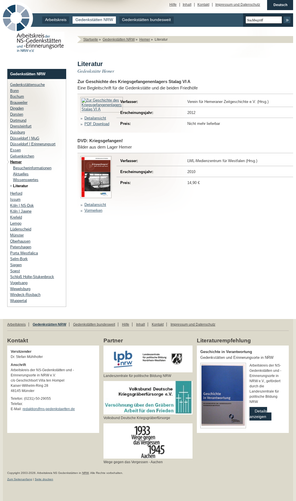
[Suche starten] (287, 20)
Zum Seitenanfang (19, 479)
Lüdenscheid (20, 229)
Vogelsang (18, 283)
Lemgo (15, 223)
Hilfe (173, 5)
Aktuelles (21, 174)
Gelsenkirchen (22, 156)
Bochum (17, 96)
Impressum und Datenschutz (237, 5)
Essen (15, 150)
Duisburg (17, 132)
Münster (17, 235)
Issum (15, 199)
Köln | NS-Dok (22, 205)
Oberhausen (20, 241)
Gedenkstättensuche (27, 84)
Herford (16, 193)
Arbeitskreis (55, 20)
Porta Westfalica (24, 253)
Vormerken (93, 210)
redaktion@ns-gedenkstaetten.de (49, 409)
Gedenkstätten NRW (94, 20)
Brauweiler (18, 102)
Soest (15, 271)
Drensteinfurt (21, 126)
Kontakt (203, 5)
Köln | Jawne (21, 211)
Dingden (17, 108)
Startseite (90, 39)
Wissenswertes (25, 180)
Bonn (14, 91)
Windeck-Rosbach (25, 294)
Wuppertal (18, 301)
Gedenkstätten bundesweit (146, 20)
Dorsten (16, 114)
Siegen (16, 265)
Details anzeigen (258, 413)
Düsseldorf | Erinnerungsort (33, 144)
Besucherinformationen (32, 168)
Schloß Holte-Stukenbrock (32, 277)
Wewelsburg (20, 289)
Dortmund (18, 120)
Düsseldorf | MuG (24, 138)
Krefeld (16, 217)
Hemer (144, 39)
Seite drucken (44, 479)
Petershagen (20, 247)
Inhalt (187, 5)
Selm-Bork (19, 259)
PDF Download (96, 124)
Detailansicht (95, 118)
